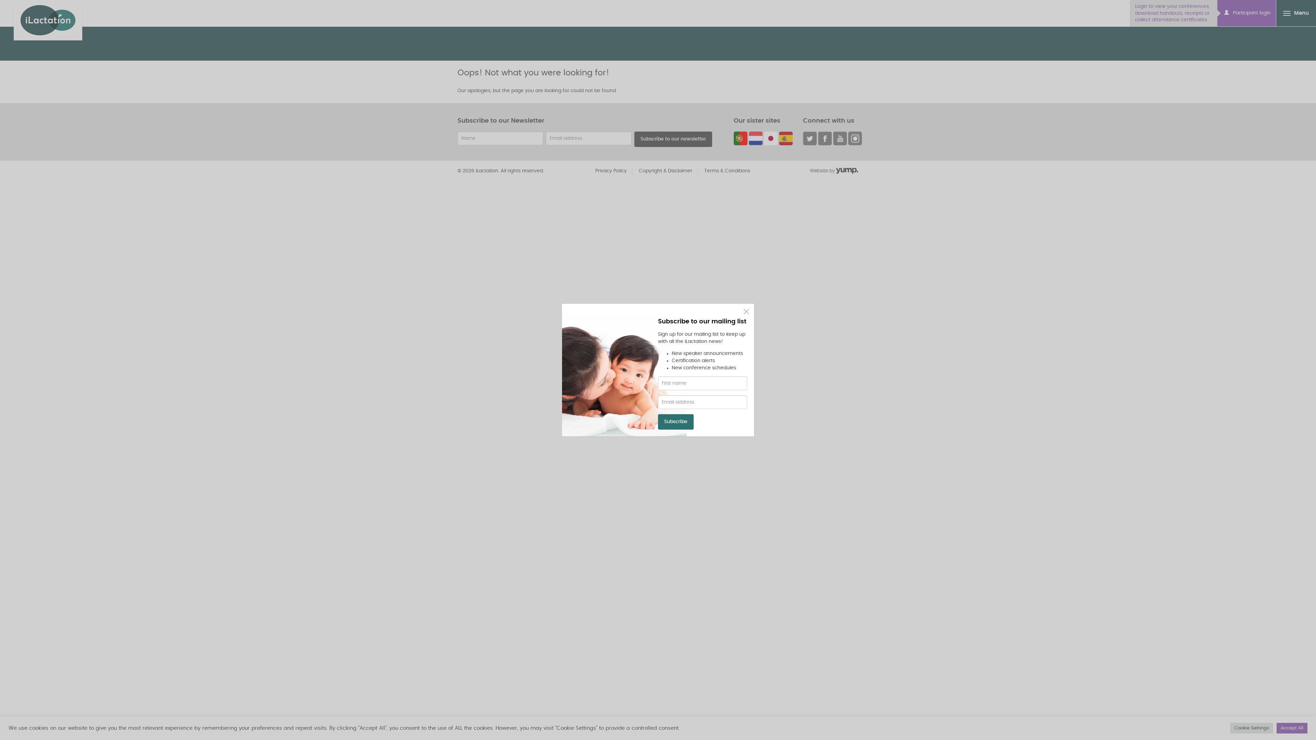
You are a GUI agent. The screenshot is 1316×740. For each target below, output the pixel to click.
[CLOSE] (746, 311)
